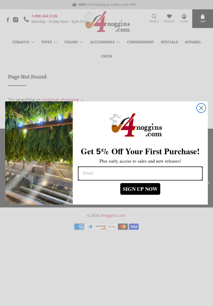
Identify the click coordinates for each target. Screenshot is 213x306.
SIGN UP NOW (140, 189)
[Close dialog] (201, 108)
